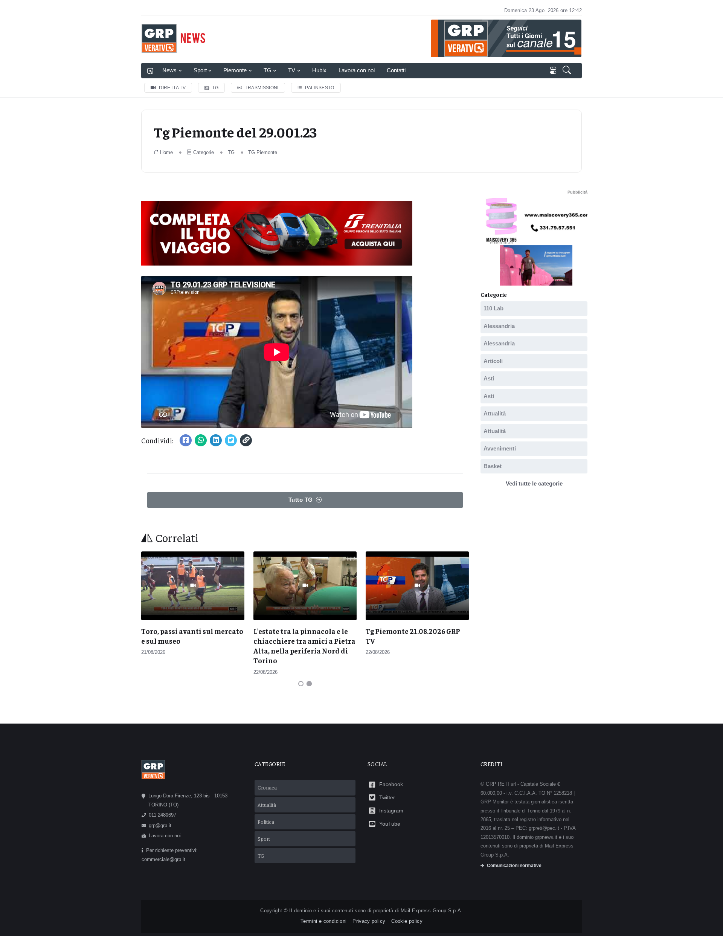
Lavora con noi (357, 70)
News (169, 70)
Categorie (203, 152)
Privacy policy (368, 921)
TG (268, 70)
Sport (200, 70)
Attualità (495, 413)
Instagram (391, 811)
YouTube (389, 824)
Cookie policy (407, 921)
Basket (493, 466)
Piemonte (235, 70)
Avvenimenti (500, 448)
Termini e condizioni (323, 921)
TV (291, 70)
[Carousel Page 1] (301, 683)
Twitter (387, 797)
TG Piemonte (262, 152)
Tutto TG (300, 499)
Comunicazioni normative (514, 865)
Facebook (391, 784)
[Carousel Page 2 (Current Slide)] (309, 683)
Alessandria (499, 326)
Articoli (493, 361)
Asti (489, 378)
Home (166, 152)
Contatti (396, 70)
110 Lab (493, 308)
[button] (568, 71)
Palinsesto (319, 87)
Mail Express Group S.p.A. (432, 910)
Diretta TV (172, 87)
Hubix (319, 70)
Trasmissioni (261, 87)
